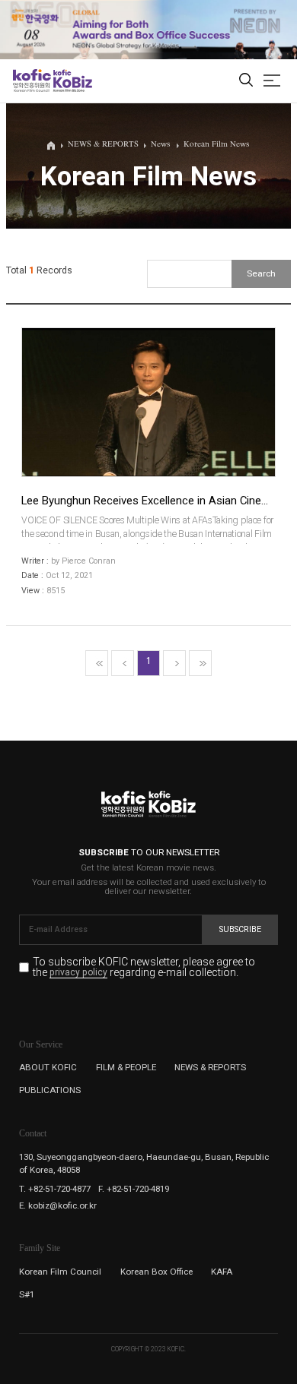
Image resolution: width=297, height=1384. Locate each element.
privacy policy (78, 973)
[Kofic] (32, 80)
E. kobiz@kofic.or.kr (58, 1205)
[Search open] (246, 81)
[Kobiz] (72, 80)
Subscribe (240, 929)
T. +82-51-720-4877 (55, 1188)
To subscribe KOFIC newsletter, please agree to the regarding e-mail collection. (144, 967)
